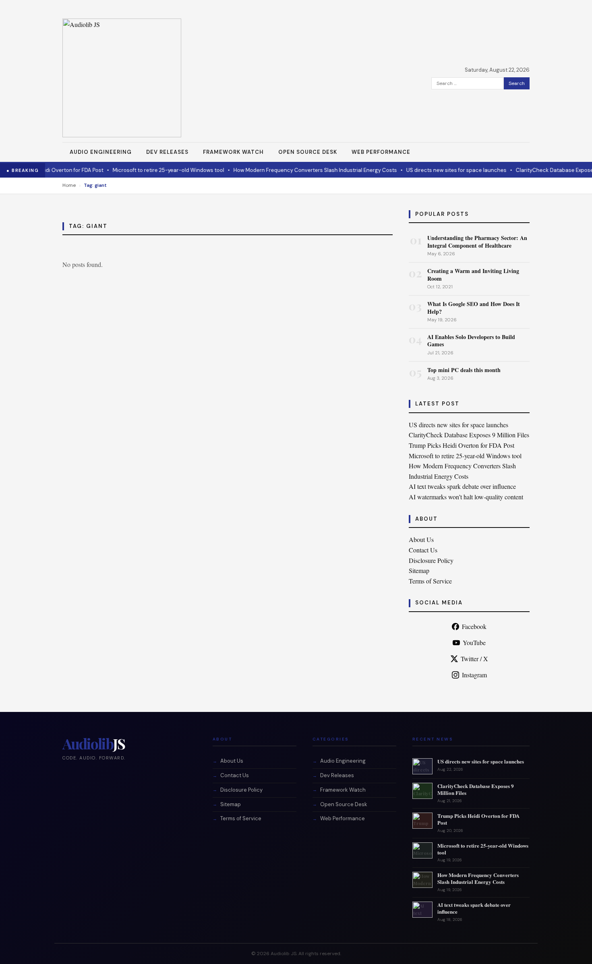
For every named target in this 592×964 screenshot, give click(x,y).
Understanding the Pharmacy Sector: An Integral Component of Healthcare (477, 241)
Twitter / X (474, 658)
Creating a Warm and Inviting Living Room (473, 274)
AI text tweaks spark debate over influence (462, 486)
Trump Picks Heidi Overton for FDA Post (461, 445)
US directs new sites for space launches (436, 170)
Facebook (474, 626)
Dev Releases (167, 152)
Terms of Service (430, 581)
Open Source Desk (307, 152)
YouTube (474, 642)
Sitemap (419, 570)
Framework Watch (233, 152)
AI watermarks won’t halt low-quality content (466, 496)
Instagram (474, 674)
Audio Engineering (101, 152)
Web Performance (381, 152)
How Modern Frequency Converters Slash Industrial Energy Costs (295, 170)
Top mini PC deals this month (464, 370)
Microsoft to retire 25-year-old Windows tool (148, 170)
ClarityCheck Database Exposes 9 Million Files (469, 434)
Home (69, 185)
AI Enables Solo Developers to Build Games (471, 340)
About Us (421, 539)
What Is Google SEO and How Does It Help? (473, 307)
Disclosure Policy (431, 560)
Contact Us (423, 550)
